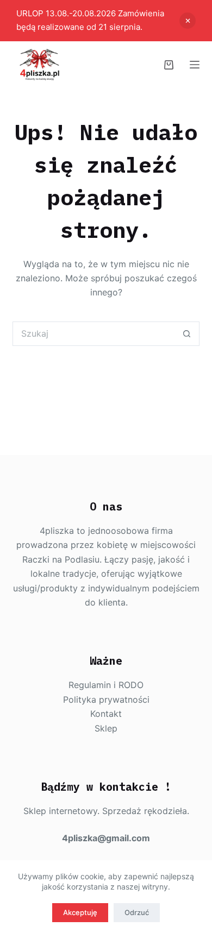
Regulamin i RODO (106, 684)
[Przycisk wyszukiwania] (187, 333)
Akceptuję (80, 912)
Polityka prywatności (106, 699)
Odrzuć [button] (187, 20)
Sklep (106, 728)
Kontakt (106, 713)
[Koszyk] (168, 65)
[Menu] (194, 65)
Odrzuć (136, 912)
